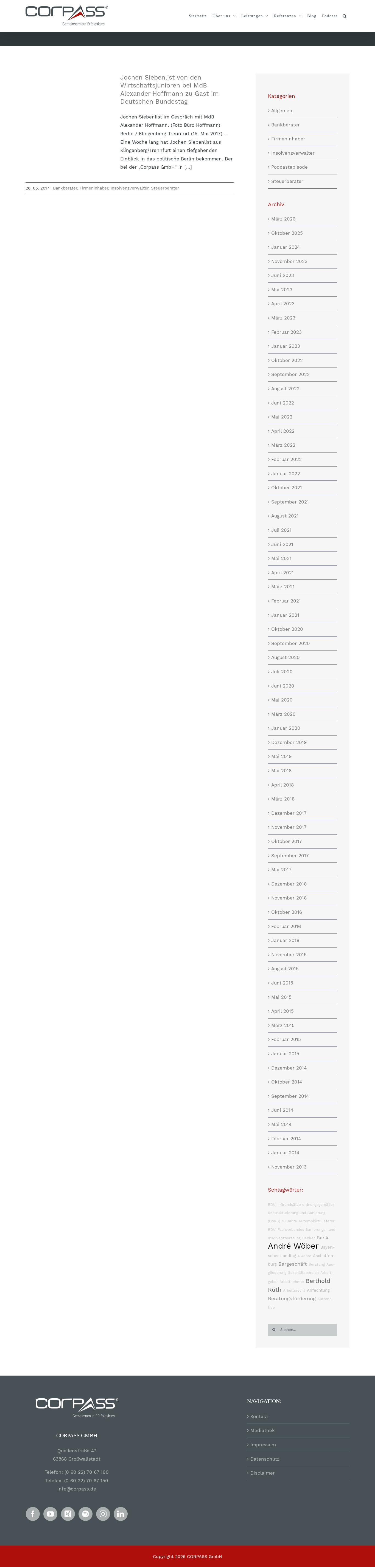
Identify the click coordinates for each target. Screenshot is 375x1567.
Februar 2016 (286, 926)
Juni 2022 (282, 403)
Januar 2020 (285, 728)
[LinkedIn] (121, 1514)
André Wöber (293, 1246)
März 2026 (283, 219)
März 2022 (283, 445)
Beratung (317, 1264)
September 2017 (290, 855)
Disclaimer (262, 1473)
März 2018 (283, 799)
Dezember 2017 (289, 813)
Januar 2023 (285, 346)
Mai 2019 (281, 756)
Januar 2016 (285, 940)
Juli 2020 (282, 671)
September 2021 (290, 502)
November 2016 (289, 898)
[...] (188, 167)
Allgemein (282, 110)
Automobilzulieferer (316, 1221)
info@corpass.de (76, 1489)
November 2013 (289, 1167)
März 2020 (283, 714)
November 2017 (289, 827)
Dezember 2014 (289, 1068)
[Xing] (68, 1514)
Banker (308, 1238)
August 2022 (285, 388)
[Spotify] (86, 1514)
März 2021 (283, 586)
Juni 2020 (282, 686)
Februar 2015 (286, 1039)
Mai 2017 (281, 869)
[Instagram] (103, 1514)
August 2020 (285, 657)
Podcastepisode (289, 167)
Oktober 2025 (287, 233)
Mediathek (262, 1430)
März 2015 (283, 1025)
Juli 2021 (281, 530)
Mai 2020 (282, 700)
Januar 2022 (285, 473)
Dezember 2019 (289, 742)
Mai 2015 (281, 997)
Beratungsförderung (292, 1298)
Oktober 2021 (286, 487)
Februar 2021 (286, 601)
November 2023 (289, 261)
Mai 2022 (281, 417)
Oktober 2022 (287, 360)
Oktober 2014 (286, 1082)
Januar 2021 (285, 615)
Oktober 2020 (287, 629)
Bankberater (65, 188)
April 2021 (282, 572)
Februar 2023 (286, 332)
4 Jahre (304, 1256)
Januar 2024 (285, 247)
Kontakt (259, 1416)
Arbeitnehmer (291, 1282)
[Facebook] (33, 1514)
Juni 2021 (282, 544)
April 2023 (283, 303)
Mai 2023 (281, 289)
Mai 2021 (281, 558)
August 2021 (285, 516)
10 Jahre (289, 1221)
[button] (344, 16)
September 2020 (290, 643)
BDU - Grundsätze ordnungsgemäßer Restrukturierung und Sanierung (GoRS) (301, 1213)
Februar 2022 (286, 459)
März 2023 (283, 318)
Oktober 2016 (286, 912)
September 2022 (290, 374)
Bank (322, 1237)
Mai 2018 (281, 770)
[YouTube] (50, 1514)
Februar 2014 (286, 1138)
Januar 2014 (285, 1152)
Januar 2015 (285, 1053)
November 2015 (289, 954)
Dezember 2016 (289, 884)
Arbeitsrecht (294, 1290)
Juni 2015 (282, 983)
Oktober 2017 (286, 841)
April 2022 (283, 431)
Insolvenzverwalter (130, 188)
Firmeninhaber (94, 188)
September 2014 (290, 1096)
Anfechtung (318, 1290)
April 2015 (282, 1011)
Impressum (263, 1444)
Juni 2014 (282, 1110)
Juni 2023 (282, 275)
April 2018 (282, 785)
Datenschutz (264, 1459)
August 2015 (285, 968)
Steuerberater (165, 188)
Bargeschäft (292, 1264)
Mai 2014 (281, 1124)
